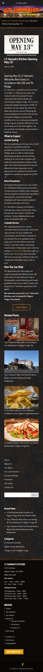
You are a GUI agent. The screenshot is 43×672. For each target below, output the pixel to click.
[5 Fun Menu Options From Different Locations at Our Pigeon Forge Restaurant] (21, 397)
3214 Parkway (9, 568)
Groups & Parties (11, 475)
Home (4, 21)
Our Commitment (11, 471)
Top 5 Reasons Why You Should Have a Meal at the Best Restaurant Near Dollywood (20, 378)
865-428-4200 (16, 251)
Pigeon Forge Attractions (14, 546)
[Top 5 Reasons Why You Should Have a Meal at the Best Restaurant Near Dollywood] (21, 361)
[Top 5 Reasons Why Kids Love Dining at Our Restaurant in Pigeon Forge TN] (21, 329)
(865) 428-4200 (10, 575)
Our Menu (8, 468)
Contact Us (8, 487)
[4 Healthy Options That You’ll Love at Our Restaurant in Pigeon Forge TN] (21, 430)
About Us (8, 464)
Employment (11, 643)
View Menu (21, 307)
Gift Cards (8, 483)
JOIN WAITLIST (13, 652)
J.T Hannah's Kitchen (17, 21)
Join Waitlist (10, 612)
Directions (8, 479)
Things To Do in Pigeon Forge (16, 550)
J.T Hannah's (21, 3)
